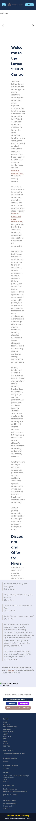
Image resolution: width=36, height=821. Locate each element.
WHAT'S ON (7, 736)
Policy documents (9, 804)
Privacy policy (8, 806)
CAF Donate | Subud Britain (18, 708)
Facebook (12, 704)
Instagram (24, 704)
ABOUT (5, 734)
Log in (29, 5)
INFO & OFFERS (8, 732)
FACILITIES (6, 724)
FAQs (5, 741)
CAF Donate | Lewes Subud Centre (18, 699)
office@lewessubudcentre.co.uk (15, 791)
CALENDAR (7, 729)
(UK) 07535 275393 (10, 795)
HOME (5, 722)
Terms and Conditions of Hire (14, 754)
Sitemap (6, 808)
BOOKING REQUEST (10, 727)
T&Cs (5, 739)
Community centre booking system (18, 818)
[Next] (33, 26)
